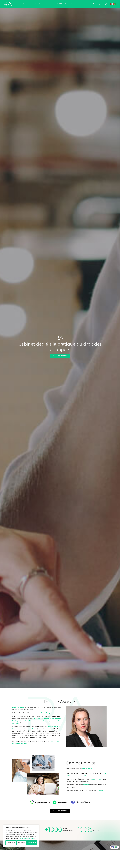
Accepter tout (31, 842)
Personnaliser (11, 842)
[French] (113, 4)
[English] (111, 4)
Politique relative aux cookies (27, 838)
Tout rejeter (21, 842)
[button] (98, 4)
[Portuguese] (115, 4)
